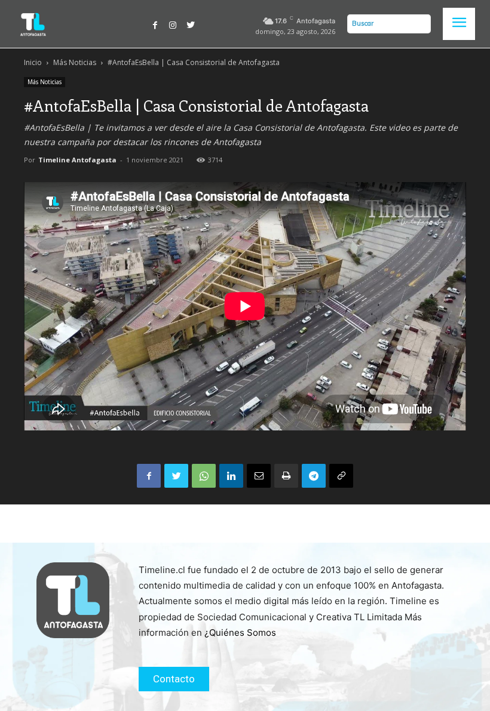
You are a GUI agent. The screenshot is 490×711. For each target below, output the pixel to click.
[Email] (259, 476)
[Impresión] (286, 476)
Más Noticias (74, 62)
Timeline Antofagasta (77, 159)
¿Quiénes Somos (240, 632)
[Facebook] (155, 24)
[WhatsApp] (204, 476)
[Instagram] (173, 24)
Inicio (33, 62)
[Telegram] (314, 476)
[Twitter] (191, 24)
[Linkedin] (231, 476)
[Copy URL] (341, 476)
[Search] (419, 23)
